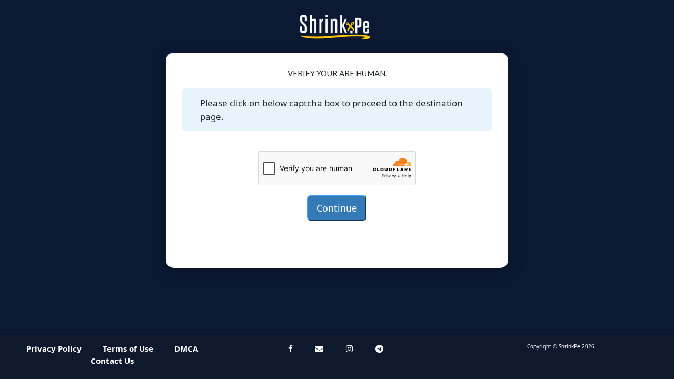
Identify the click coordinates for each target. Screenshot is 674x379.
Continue (336, 208)
